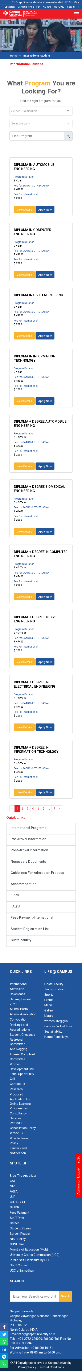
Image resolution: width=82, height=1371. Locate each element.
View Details (24, 209)
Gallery (49, 1010)
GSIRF (14, 1181)
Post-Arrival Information (29, 850)
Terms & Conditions (51, 1367)
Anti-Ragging (18, 1049)
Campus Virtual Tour (29, 6)
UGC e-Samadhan (22, 1270)
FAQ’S (15, 906)
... (49, 808)
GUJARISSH (18, 1202)
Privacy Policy (27, 1367)
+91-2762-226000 (30, 1339)
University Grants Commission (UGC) (35, 1255)
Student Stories (20, 1228)
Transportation (54, 989)
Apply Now (45, 209)
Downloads (17, 994)
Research (16, 1089)
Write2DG (16, 1133)
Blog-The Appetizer (23, 1176)
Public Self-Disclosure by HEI (29, 1260)
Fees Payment (19, 1212)
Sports (48, 994)
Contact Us (17, 1084)
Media (48, 1005)
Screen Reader (20, 1234)
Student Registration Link (30, 929)
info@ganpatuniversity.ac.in (36, 1334)
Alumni (47, 6)
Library (48, 1016)
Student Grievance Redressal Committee (22, 1039)
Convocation (18, 1019)
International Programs (28, 828)
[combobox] (41, 111)
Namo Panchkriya (56, 1037)
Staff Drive (17, 1218)
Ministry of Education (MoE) (29, 1249)
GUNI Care (17, 1244)
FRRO (15, 895)
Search (11, 6)
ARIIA (14, 1191)
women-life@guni (56, 1021)
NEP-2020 (59, 6)
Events (48, 1000)
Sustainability (21, 940)
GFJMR (14, 1207)
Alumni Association (23, 1014)
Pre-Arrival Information (28, 839)
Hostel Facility (53, 984)
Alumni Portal (19, 1009)
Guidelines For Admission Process (37, 873)
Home (13, 55)
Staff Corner (18, 1265)
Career (14, 1223)
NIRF (13, 1186)
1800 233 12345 (22, 1343)
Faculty (71, 6)
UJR (12, 1197)
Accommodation (23, 884)
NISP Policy (18, 1239)
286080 (49, 1339)
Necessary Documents (28, 862)
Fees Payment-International (32, 917)
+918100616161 (42, 1348)
